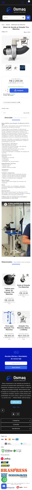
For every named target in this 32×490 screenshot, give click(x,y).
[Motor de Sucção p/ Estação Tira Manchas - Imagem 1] (8, 67)
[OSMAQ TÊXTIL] (16, 10)
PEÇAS (8, 24)
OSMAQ (28, 32)
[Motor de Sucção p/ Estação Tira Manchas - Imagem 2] (15, 67)
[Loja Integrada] (8, 488)
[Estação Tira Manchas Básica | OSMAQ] (23, 324)
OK (26, 113)
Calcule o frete (5, 108)
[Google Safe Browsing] (17, 450)
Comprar (20, 90)
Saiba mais (16, 402)
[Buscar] (23, 17)
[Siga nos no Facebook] (2, 410)
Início (3, 24)
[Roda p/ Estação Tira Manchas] (23, 284)
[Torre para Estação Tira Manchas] (9, 324)
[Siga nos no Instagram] (18, 414)
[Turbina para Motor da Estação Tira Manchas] (9, 288)
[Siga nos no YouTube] (13, 414)
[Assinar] (16, 367)
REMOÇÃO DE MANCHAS (18, 24)
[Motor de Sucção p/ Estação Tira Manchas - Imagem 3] (22, 67)
